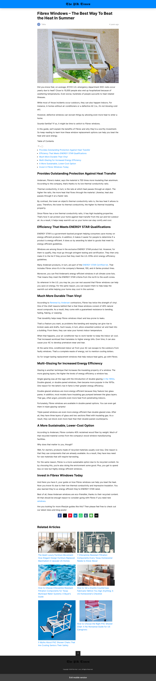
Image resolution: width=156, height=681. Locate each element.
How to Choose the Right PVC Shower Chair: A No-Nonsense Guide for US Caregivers (95, 627)
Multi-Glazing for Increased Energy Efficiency (60, 160)
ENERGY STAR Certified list (95, 265)
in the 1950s (108, 379)
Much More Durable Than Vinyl (53, 157)
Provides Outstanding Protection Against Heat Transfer (64, 150)
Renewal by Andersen (60, 302)
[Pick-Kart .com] (78, 662)
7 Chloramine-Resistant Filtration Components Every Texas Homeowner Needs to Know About (95, 558)
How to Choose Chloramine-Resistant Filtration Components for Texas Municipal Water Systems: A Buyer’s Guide (55, 592)
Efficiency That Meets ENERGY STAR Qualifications (63, 153)
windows (41, 501)
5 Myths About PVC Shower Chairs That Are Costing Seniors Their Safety (56, 644)
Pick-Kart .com (78, 4)
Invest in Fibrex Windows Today (54, 167)
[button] (60, 515)
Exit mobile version (78, 677)
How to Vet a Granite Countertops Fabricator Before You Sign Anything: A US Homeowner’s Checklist (95, 591)
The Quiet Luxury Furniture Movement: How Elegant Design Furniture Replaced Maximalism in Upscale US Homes (56, 558)
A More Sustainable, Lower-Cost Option (57, 163)
